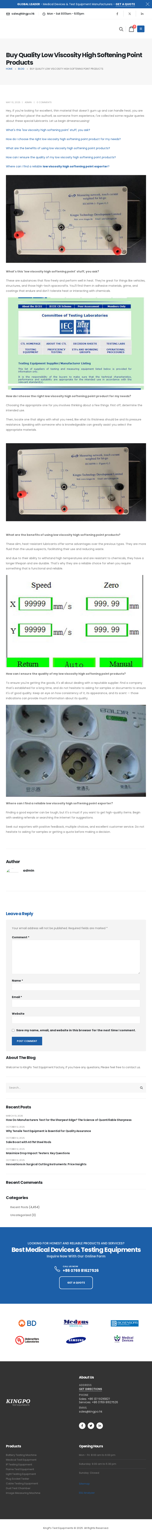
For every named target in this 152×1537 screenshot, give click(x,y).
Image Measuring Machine (23, 1493)
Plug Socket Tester (17, 1478)
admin (28, 102)
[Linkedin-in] (99, 1425)
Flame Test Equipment (20, 1469)
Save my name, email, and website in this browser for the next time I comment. (76, 1030)
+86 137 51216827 (99, 1399)
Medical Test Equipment (21, 1459)
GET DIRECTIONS (90, 1389)
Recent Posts (19, 1207)
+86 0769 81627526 (105, 1402)
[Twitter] (91, 1425)
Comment (20, 937)
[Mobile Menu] (140, 29)
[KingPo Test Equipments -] (18, 29)
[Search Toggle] (121, 29)
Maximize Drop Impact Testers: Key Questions (38, 1153)
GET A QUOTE (125, 4)
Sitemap (84, 1483)
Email (17, 997)
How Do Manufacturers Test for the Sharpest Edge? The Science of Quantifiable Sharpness (69, 1120)
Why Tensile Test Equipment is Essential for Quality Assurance (48, 1131)
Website (18, 1014)
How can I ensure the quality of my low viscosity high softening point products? (61, 157)
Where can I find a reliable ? (57, 166)
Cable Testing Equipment (22, 1483)
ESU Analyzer (87, 1492)
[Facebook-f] (82, 1425)
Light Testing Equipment (21, 1474)
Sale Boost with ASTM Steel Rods (28, 1142)
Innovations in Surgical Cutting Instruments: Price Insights (46, 1164)
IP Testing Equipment (19, 1464)
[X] (129, 13)
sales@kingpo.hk (90, 1412)
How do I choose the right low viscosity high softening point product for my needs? (63, 139)
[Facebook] (117, 13)
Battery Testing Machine (21, 1455)
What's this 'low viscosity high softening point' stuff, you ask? (48, 130)
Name (17, 981)
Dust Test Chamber (18, 1488)
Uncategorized (20, 1215)
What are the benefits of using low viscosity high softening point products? (58, 148)
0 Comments (44, 102)
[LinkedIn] (142, 13)
